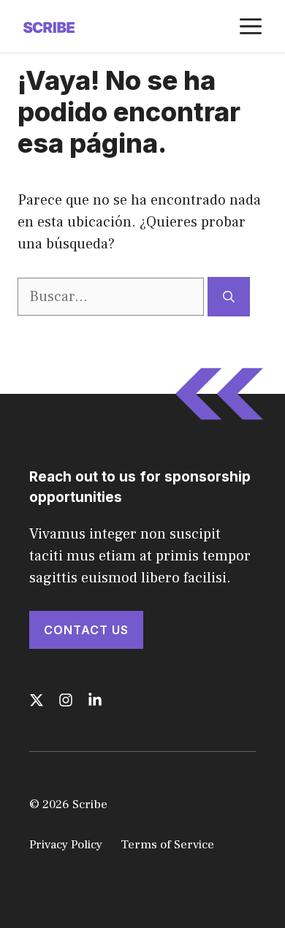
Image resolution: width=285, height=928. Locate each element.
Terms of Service (167, 845)
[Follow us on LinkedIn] (95, 700)
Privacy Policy (65, 845)
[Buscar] (229, 296)
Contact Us (86, 630)
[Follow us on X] (36, 700)
